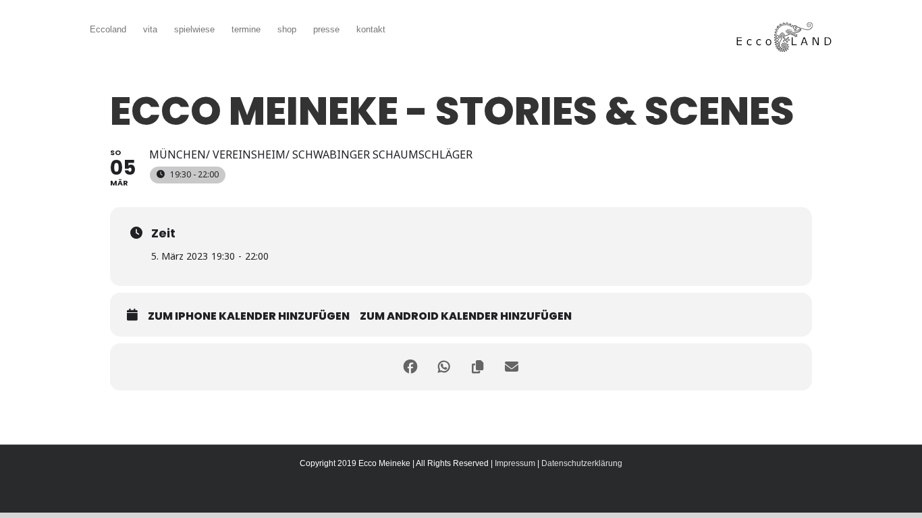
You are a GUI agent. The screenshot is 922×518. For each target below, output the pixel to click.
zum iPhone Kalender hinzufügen (249, 316)
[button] (405, 28)
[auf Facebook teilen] (410, 367)
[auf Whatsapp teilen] (444, 367)
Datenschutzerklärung (581, 463)
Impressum (515, 463)
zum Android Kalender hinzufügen (466, 316)
